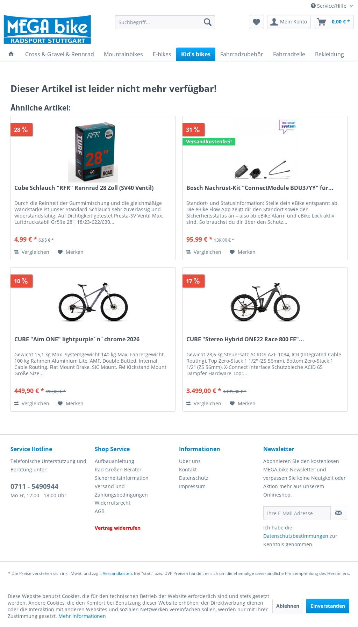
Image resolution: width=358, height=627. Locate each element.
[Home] (11, 54)
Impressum (192, 486)
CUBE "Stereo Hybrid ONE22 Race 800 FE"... (245, 339)
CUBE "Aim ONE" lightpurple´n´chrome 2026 (76, 339)
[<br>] (135, 519)
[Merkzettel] (256, 22)
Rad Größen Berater (118, 469)
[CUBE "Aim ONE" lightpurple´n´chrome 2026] (93, 302)
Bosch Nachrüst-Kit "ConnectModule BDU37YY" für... (260, 188)
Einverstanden (327, 606)
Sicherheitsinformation (122, 478)
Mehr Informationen (82, 616)
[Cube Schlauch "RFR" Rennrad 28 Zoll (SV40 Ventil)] (93, 151)
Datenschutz (193, 478)
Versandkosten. (118, 573)
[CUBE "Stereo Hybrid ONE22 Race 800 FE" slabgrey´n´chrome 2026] (265, 302)
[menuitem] (165, 22)
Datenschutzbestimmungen (295, 536)
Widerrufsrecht (112, 502)
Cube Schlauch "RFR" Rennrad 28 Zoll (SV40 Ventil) (83, 188)
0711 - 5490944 (34, 486)
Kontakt (188, 469)
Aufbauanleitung (114, 461)
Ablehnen (287, 606)
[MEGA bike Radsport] (55, 29)
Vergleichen (34, 252)
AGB (100, 511)
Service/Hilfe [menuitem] (332, 5)
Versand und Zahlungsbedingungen (121, 490)
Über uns (190, 461)
